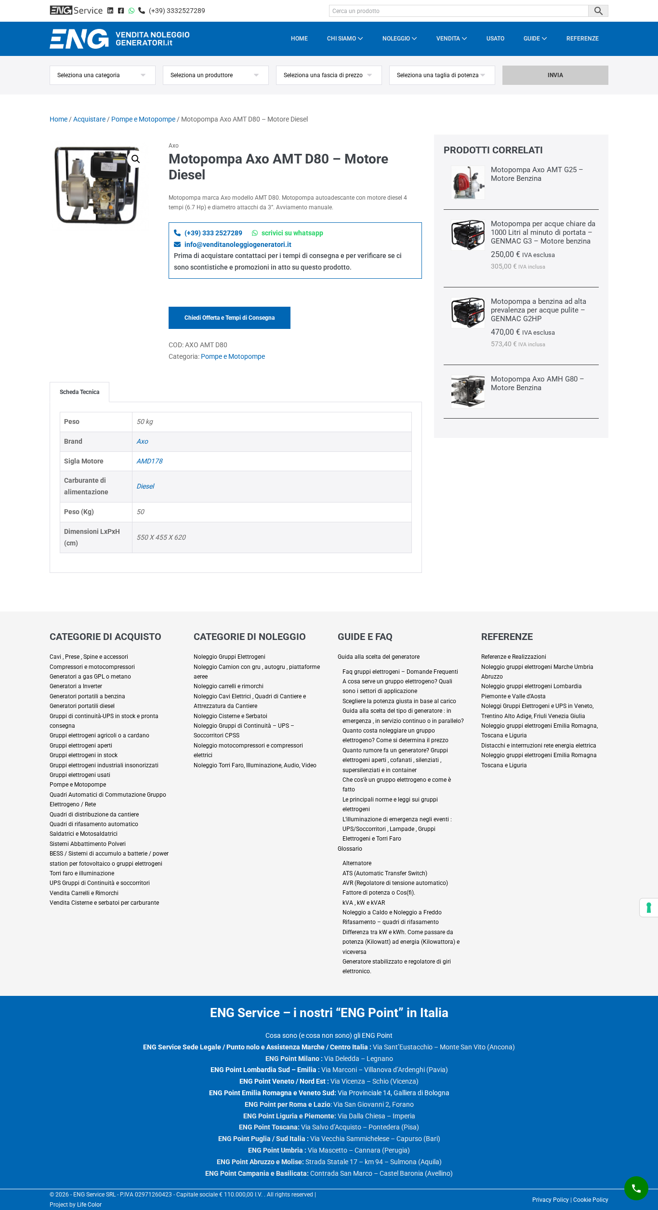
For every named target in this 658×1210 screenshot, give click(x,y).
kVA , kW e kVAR (363, 902)
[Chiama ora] (636, 1188)
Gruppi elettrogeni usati (80, 775)
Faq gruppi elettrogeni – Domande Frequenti (400, 671)
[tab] (79, 392)
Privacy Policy (550, 1199)
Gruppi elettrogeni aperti (81, 745)
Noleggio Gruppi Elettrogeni (229, 656)
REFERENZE (582, 38)
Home (58, 119)
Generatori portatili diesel (82, 706)
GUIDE (532, 38)
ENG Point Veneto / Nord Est (282, 1081)
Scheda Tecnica (79, 392)
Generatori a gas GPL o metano (90, 676)
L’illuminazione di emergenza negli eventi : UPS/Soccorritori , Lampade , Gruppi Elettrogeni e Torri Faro (397, 829)
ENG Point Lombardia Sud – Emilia (263, 1070)
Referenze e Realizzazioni (513, 656)
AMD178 (149, 461)
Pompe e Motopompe (143, 119)
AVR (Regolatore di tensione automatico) (395, 883)
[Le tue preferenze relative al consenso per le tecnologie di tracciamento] (649, 907)
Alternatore (356, 863)
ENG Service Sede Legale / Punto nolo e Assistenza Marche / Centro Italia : (257, 1047)
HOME (299, 38)
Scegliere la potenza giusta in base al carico (399, 701)
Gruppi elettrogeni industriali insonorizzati (104, 765)
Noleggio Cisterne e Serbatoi (230, 716)
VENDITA (448, 38)
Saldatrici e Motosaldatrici (84, 833)
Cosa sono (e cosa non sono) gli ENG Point (329, 1035)
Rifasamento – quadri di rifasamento (390, 922)
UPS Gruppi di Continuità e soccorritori (100, 883)
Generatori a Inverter (76, 686)
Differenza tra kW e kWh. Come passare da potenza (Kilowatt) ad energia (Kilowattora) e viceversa (401, 942)
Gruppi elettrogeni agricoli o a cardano (99, 735)
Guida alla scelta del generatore (379, 656)
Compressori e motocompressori (92, 667)
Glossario (350, 848)
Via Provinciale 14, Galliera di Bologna (329, 1093)
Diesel (145, 486)
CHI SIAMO (342, 38)
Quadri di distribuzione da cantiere (94, 814)
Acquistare (89, 119)
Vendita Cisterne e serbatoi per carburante (104, 902)
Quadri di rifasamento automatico (94, 824)
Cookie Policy (590, 1199)
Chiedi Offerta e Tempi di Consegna (229, 317)
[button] (136, 159)
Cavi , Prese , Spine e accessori (89, 656)
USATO (495, 38)
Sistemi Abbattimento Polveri (88, 844)
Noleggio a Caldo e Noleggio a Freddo (392, 912)
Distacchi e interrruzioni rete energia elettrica (538, 745)
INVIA (555, 75)
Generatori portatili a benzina (87, 696)
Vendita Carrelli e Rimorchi (84, 893)
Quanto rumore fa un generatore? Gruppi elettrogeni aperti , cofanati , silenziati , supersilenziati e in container (395, 760)
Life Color (89, 1204)
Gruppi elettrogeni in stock (84, 755)
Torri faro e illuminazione (82, 873)
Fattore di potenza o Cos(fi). (378, 892)
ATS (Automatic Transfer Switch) (384, 873)
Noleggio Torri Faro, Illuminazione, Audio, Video (255, 765)
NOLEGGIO (396, 38)
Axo (142, 441)
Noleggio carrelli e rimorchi (228, 686)
